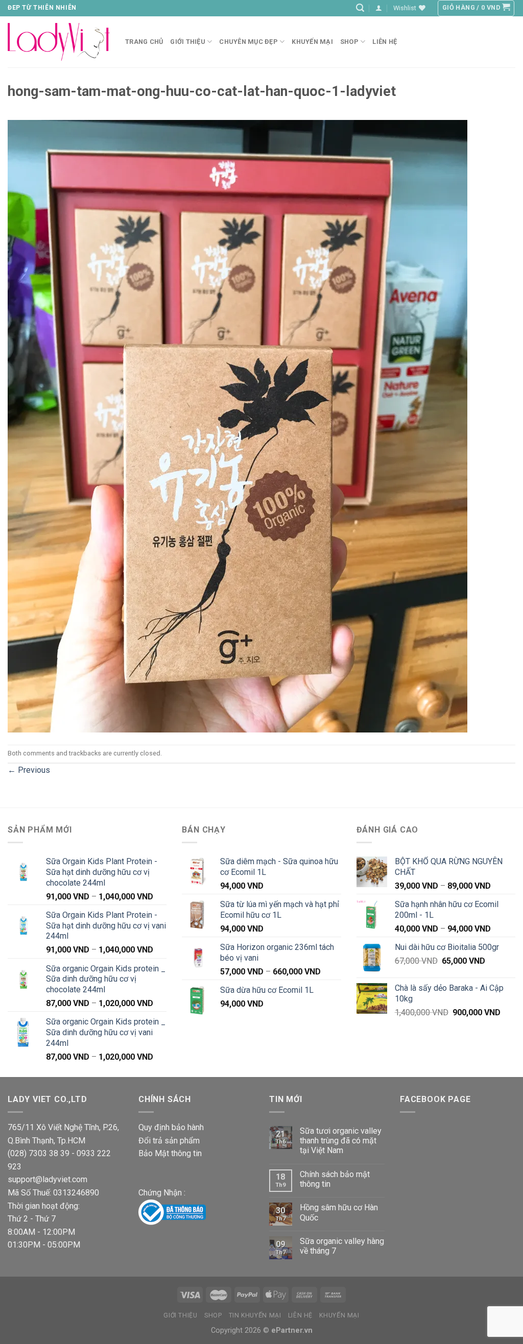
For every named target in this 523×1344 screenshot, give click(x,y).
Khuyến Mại (312, 41)
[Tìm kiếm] (360, 8)
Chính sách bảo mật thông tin (335, 1179)
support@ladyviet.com (47, 1179)
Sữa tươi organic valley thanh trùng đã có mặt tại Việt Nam (341, 1140)
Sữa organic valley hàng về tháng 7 (342, 1246)
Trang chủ (144, 41)
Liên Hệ (300, 1315)
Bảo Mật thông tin (170, 1153)
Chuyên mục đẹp (248, 41)
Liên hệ (384, 41)
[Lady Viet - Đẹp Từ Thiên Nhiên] (59, 41)
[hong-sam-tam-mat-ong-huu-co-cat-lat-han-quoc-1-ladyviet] (237, 425)
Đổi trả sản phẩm (169, 1140)
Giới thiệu (180, 1315)
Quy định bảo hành (171, 1127)
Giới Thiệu (187, 41)
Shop (349, 41)
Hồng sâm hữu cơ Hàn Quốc (339, 1212)
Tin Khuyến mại (255, 1315)
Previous (29, 770)
